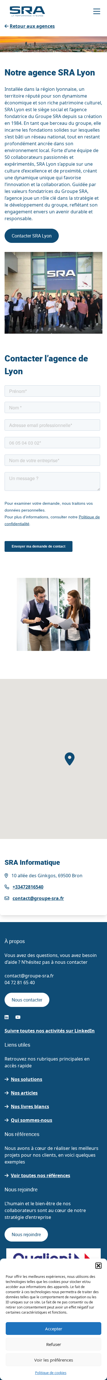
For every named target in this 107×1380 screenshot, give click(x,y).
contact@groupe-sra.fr (38, 898)
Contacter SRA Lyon (32, 236)
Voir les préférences (53, 1360)
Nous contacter (27, 1000)
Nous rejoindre (26, 1234)
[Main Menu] (96, 11)
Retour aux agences (32, 26)
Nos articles (24, 1093)
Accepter (53, 1328)
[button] (98, 1265)
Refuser (53, 1344)
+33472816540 (28, 887)
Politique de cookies (50, 1372)
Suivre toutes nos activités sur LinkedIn (50, 1031)
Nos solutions (26, 1079)
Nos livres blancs (30, 1106)
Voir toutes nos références (40, 1175)
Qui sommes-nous (31, 1120)
